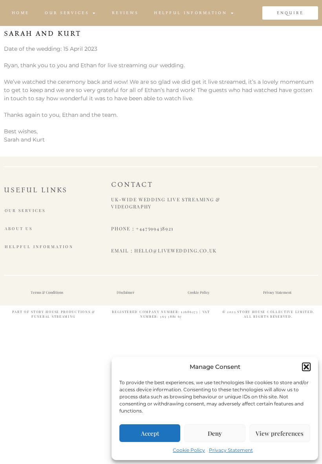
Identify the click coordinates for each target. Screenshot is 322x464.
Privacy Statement (231, 450)
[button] (306, 367)
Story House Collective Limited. (276, 311)
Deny (215, 433)
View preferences (280, 433)
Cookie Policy (189, 450)
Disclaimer (125, 292)
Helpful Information (190, 13)
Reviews (125, 13)
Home (20, 13)
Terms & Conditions (47, 292)
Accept (150, 433)
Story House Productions (60, 311)
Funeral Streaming (53, 316)
